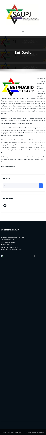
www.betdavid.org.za (8, 166)
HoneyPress (30, 432)
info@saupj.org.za (6, 244)
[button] (17, 87)
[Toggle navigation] (23, 31)
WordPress (18, 432)
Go (41, 186)
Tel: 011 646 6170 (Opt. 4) (9, 242)
